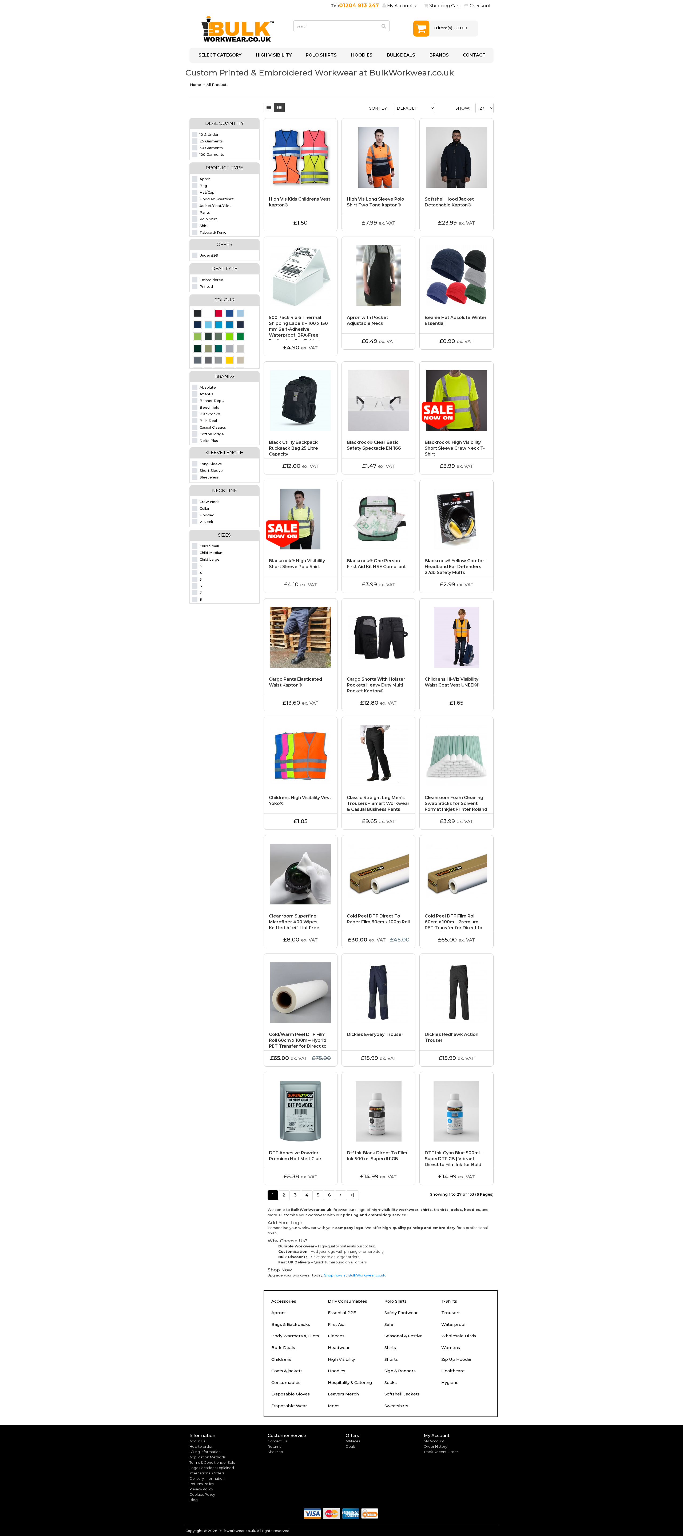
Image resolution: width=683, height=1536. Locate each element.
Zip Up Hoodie (456, 1359)
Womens (450, 1347)
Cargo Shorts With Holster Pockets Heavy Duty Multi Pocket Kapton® (376, 685)
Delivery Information (207, 1478)
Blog (193, 1500)
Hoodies (361, 55)
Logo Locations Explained (211, 1468)
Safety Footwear (401, 1312)
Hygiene (450, 1382)
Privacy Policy (201, 1489)
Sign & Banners (400, 1370)
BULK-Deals (400, 55)
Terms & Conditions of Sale (212, 1462)
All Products (217, 84)
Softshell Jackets (402, 1394)
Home (195, 84)
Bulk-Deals (283, 1347)
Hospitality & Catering (350, 1382)
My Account (434, 1441)
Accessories (283, 1301)
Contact (474, 55)
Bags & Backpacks (290, 1324)
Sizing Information (205, 1452)
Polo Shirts (321, 55)
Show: (462, 108)
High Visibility (273, 55)
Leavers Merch (343, 1394)
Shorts (391, 1359)
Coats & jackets (287, 1370)
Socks (390, 1382)
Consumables (285, 1382)
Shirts (390, 1347)
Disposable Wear (289, 1405)
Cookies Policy (202, 1494)
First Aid (336, 1324)
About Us (197, 1441)
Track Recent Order (441, 1452)
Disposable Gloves (290, 1394)
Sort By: (378, 108)
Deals (350, 1446)
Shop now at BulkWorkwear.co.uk (354, 1275)
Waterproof (453, 1324)
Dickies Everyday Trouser (375, 1034)
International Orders (206, 1473)
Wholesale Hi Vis (458, 1335)
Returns (274, 1446)
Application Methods (207, 1457)
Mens (333, 1405)
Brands (438, 55)
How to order (201, 1446)
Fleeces (336, 1335)
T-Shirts (449, 1301)
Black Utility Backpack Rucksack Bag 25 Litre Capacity (293, 448)
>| (352, 1195)
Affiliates (353, 1441)
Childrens (281, 1359)
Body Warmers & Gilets (295, 1335)
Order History (435, 1446)
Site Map (275, 1452)
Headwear (339, 1347)
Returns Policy (201, 1484)
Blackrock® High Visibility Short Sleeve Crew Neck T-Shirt (455, 448)
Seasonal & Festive (403, 1335)
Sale (388, 1324)
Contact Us (277, 1441)
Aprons (279, 1312)
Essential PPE (342, 1312)
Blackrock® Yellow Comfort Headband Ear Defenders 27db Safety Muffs (455, 566)
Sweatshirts (396, 1405)
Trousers (450, 1312)
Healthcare (453, 1370)
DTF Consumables (347, 1301)
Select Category (219, 55)
